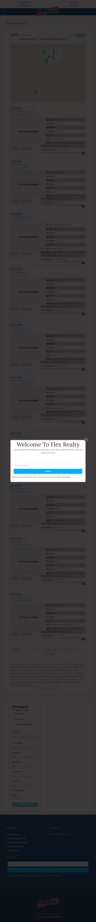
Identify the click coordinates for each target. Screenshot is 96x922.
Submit (48, 471)
